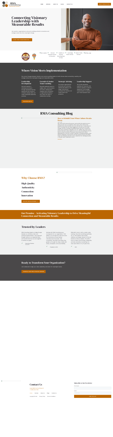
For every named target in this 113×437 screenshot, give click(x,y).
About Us (55, 4)
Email (75, 390)
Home (42, 4)
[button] (104, 4)
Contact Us (69, 4)
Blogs (62, 4)
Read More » (60, 139)
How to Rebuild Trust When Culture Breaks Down (75, 119)
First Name (76, 385)
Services (48, 4)
